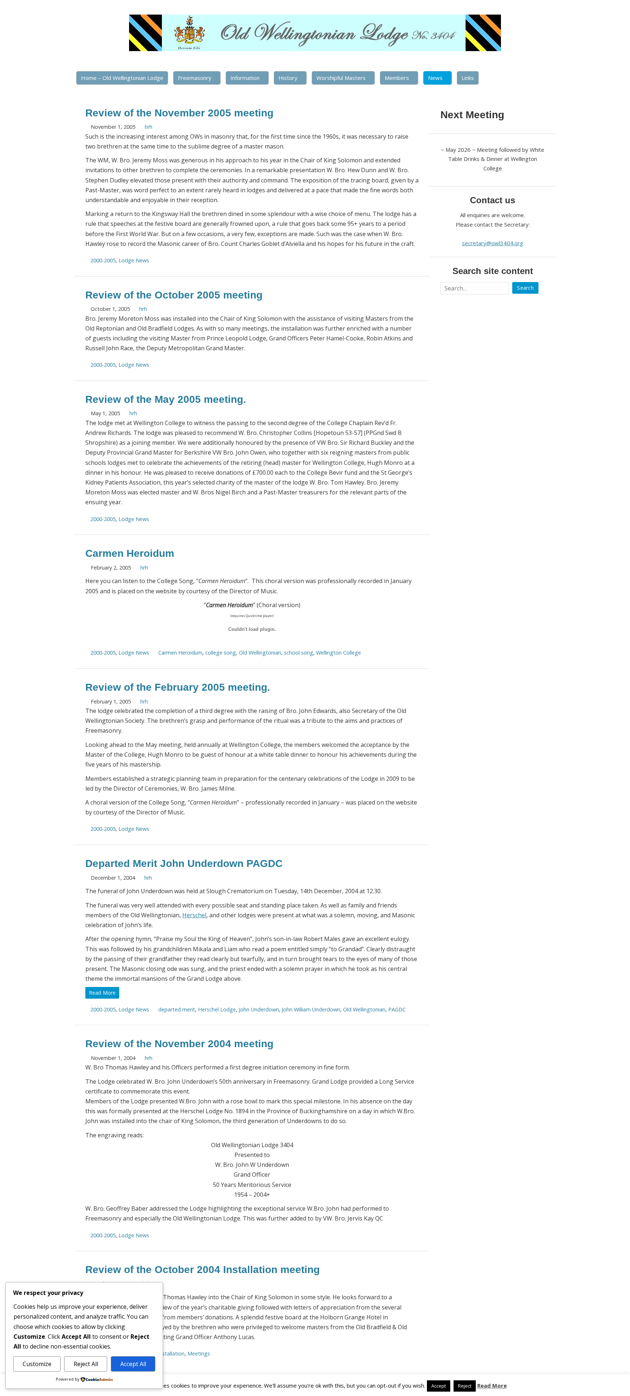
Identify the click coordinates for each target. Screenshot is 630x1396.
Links (468, 77)
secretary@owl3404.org (492, 243)
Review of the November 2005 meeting (179, 113)
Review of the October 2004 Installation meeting (202, 1269)
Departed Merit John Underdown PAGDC (184, 863)
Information (245, 77)
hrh (148, 126)
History (288, 77)
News (435, 77)
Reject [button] (464, 1385)
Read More (102, 992)
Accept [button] (438, 1385)
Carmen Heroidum (129, 553)
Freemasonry (194, 77)
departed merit (176, 1009)
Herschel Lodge (217, 1009)
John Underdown (259, 1009)
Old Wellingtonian (260, 652)
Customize (37, 1364)
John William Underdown (311, 1009)
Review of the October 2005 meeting (173, 295)
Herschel (194, 915)
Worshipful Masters (341, 77)
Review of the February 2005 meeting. (177, 687)
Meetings (198, 1353)
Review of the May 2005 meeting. (165, 399)
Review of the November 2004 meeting (179, 1043)
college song (220, 652)
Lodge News (133, 260)
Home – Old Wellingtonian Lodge (122, 77)
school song (298, 652)
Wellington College (338, 652)
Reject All (86, 1364)
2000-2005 (103, 260)
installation (171, 1353)
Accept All (133, 1364)
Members (397, 77)
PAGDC (397, 1009)
